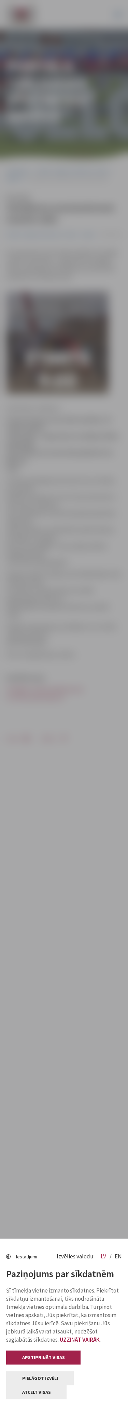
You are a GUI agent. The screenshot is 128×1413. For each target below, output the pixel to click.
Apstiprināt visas (43, 1357)
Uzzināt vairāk (80, 1339)
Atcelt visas (36, 1392)
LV (104, 1256)
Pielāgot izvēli (40, 1378)
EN (118, 1256)
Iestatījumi (26, 1257)
